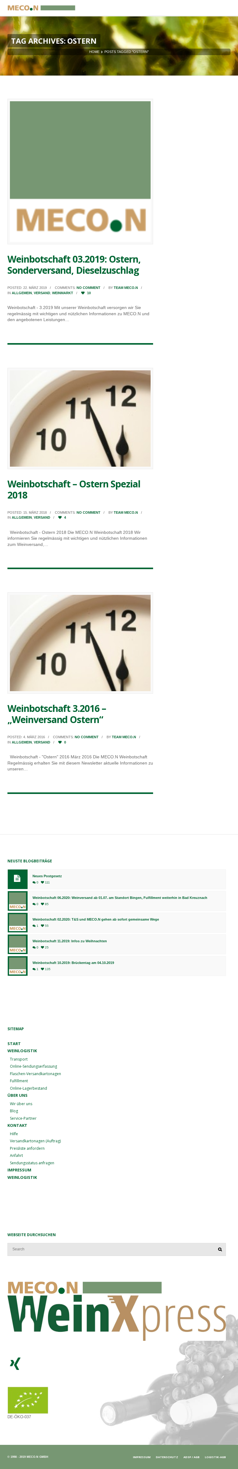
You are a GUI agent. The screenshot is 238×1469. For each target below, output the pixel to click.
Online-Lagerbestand (28, 1088)
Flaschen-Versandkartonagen (35, 1073)
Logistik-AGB (215, 1457)
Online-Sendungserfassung (33, 1066)
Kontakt (17, 1125)
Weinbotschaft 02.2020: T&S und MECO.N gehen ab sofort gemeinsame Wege (96, 919)
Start (14, 1043)
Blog (14, 1111)
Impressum (19, 1170)
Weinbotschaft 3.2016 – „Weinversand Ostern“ (56, 714)
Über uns (17, 1095)
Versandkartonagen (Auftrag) (35, 1141)
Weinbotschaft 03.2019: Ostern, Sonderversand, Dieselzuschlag (74, 265)
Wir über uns (21, 1103)
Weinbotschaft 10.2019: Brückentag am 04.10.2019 (73, 963)
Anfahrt (16, 1155)
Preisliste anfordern (27, 1148)
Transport (19, 1059)
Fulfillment (19, 1080)
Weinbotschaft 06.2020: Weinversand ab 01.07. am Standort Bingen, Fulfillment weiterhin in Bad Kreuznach (120, 898)
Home (94, 52)
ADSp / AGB (191, 1457)
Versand (42, 293)
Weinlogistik (22, 1177)
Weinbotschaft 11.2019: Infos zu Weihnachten (70, 941)
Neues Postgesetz (47, 876)
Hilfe (14, 1133)
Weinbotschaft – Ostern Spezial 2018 (73, 489)
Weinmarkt (62, 293)
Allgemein (22, 293)
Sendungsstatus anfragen (32, 1163)
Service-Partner (23, 1118)
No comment (88, 288)
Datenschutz (167, 1457)
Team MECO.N (126, 288)
